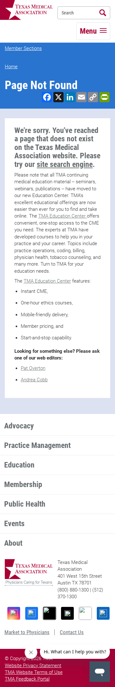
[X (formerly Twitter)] (67, 613)
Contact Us (72, 632)
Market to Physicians (27, 632)
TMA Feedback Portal (27, 679)
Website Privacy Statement (33, 665)
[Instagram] (13, 613)
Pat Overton (33, 368)
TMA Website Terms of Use (34, 672)
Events (14, 523)
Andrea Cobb (34, 380)
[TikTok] (49, 613)
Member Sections (23, 48)
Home (11, 67)
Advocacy (19, 425)
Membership (23, 484)
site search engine (65, 164)
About (13, 543)
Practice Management (37, 445)
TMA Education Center (62, 216)
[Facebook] (31, 613)
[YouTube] (85, 613)
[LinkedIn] (103, 613)
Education (19, 464)
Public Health (24, 504)
